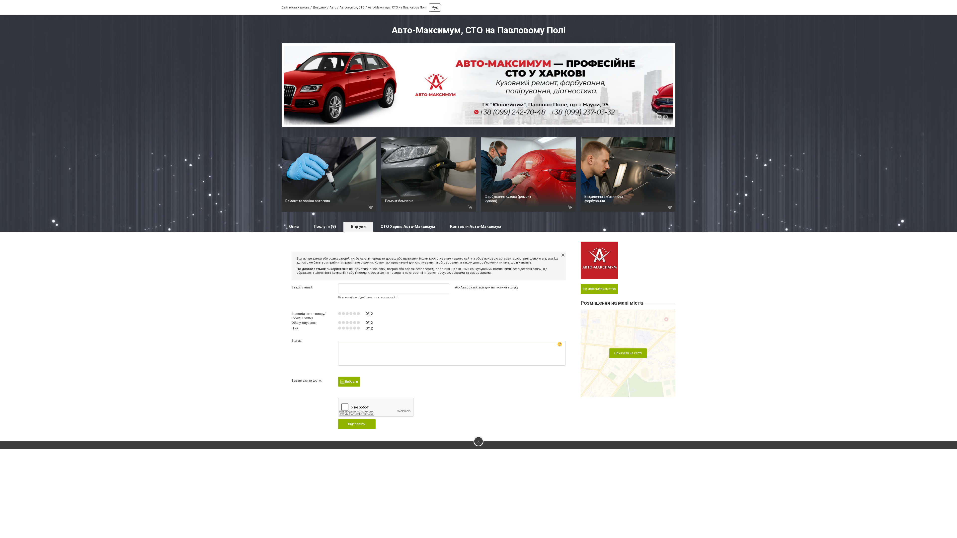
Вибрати (351, 381)
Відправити (357, 424)
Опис (294, 226)
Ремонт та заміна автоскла (307, 201)
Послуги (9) (325, 226)
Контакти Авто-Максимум (475, 226)
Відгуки (358, 226)
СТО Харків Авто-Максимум (408, 226)
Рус (434, 7)
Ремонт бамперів (399, 201)
